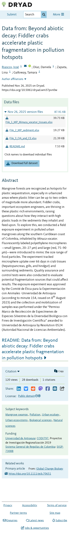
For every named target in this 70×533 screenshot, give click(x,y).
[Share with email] (55, 388)
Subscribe (61, 520)
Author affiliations (12, 79)
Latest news (36, 520)
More (57, 14)
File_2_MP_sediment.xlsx (24, 130)
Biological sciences (40, 420)
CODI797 (42, 438)
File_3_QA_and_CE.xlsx (23, 138)
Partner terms (18, 513)
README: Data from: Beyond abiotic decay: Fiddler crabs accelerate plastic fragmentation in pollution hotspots (33, 349)
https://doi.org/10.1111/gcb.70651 (30, 473)
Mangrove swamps (16, 414)
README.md (17, 146)
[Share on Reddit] (33, 388)
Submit (12, 14)
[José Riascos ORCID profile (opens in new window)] (29, 66)
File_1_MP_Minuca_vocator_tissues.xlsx (29, 122)
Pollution (35, 414)
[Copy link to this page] (62, 388)
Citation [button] (11, 371)
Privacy (7, 505)
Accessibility (29, 505)
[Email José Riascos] (25, 66)
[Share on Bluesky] (26, 388)
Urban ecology (50, 414)
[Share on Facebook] (48, 388)
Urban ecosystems (16, 420)
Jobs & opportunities (37, 528)
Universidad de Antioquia (20, 438)
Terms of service (57, 505)
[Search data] (44, 14)
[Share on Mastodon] (40, 388)
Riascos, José (10, 67)
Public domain (26, 396)
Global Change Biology (49, 468)
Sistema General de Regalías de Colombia (30, 447)
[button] (35, 112)
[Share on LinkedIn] (19, 388)
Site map (55, 513)
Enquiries (11, 520)
